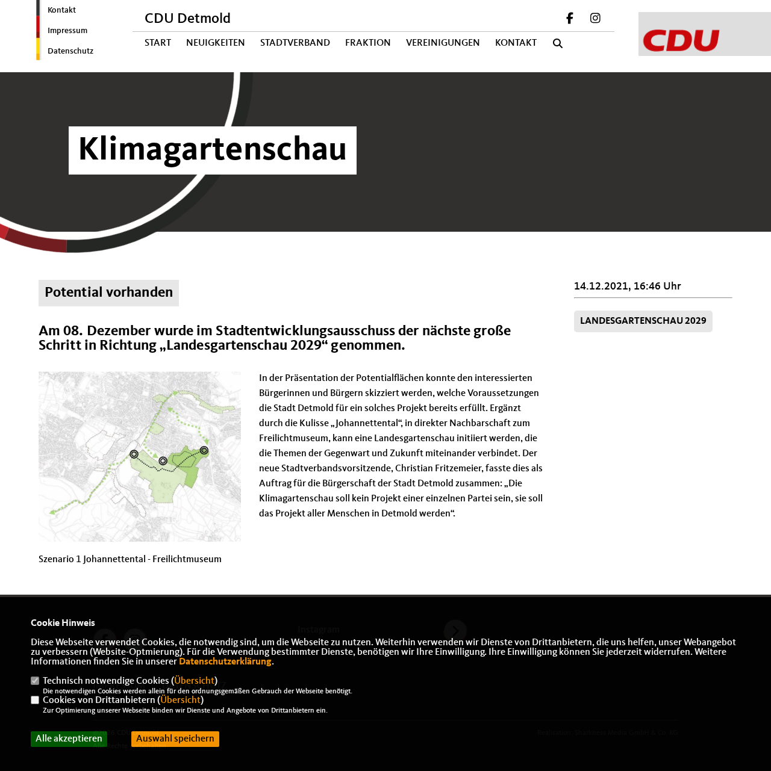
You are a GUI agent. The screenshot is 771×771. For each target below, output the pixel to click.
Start (158, 43)
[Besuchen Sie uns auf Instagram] (595, 20)
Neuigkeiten (215, 43)
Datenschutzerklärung (225, 662)
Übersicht (194, 681)
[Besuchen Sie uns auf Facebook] (570, 20)
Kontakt (62, 10)
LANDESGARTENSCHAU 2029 (643, 321)
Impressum (67, 30)
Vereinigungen (443, 43)
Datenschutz (70, 51)
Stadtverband (295, 43)
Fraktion (368, 43)
